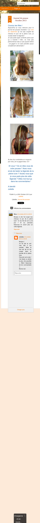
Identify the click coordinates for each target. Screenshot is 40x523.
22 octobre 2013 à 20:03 (24, 214)
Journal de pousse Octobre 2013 (20, 19)
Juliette (21, 196)
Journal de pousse (24, 199)
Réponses (19, 233)
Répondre (16, 229)
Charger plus (21, 310)
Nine (15, 214)
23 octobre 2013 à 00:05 (25, 238)
